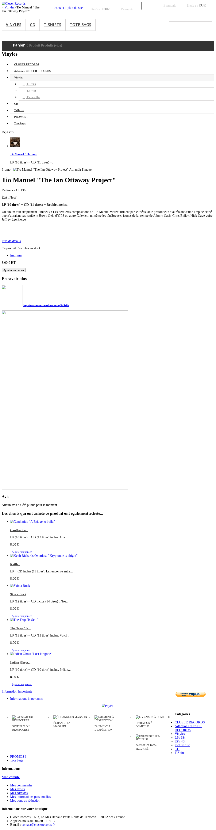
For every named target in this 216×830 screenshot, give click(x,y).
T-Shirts (52, 24)
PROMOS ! (20, 116)
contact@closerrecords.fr (38, 824)
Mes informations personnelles (30, 796)
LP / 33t (31, 84)
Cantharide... (19, 530)
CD (32, 24)
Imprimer (16, 255)
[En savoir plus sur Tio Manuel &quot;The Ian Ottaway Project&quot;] (15, 146)
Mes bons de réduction (25, 800)
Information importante (17, 691)
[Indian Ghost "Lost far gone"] (31, 654)
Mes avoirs (17, 789)
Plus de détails (11, 241)
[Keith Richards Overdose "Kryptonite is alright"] (44, 555)
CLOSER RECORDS (26, 64)
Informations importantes (26, 698)
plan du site (75, 8)
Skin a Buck (18, 594)
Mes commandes (21, 785)
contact (59, 8)
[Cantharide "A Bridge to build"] (32, 521)
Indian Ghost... (20, 662)
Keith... (15, 564)
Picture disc (33, 97)
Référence (9, 190)
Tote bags (80, 24)
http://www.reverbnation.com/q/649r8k (46, 305)
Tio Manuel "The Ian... (23, 154)
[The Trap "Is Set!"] (24, 619)
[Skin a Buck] (20, 585)
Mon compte (11, 777)
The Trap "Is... (20, 628)
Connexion (151, 5)
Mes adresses (19, 793)
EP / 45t (31, 90)
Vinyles (13, 24)
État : (5, 197)
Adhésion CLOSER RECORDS (32, 71)
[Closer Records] (14, 3)
